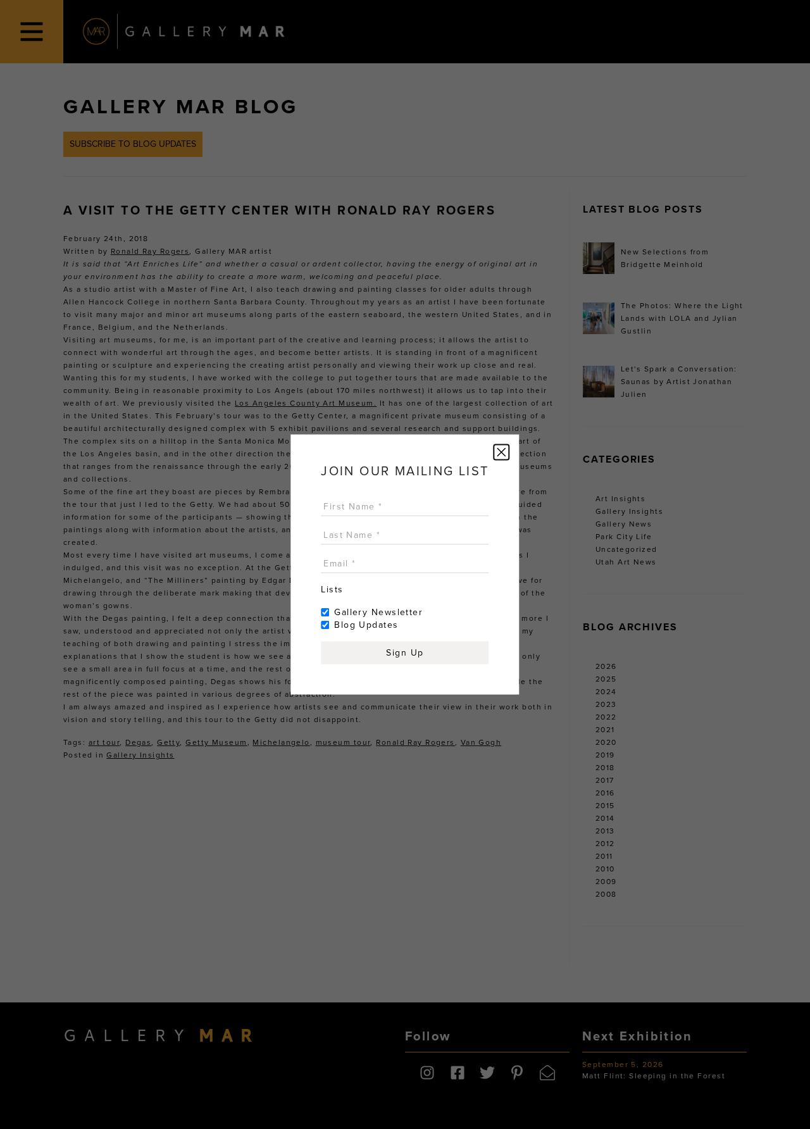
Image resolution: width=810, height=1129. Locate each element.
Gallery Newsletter (378, 612)
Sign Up (404, 652)
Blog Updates (366, 625)
